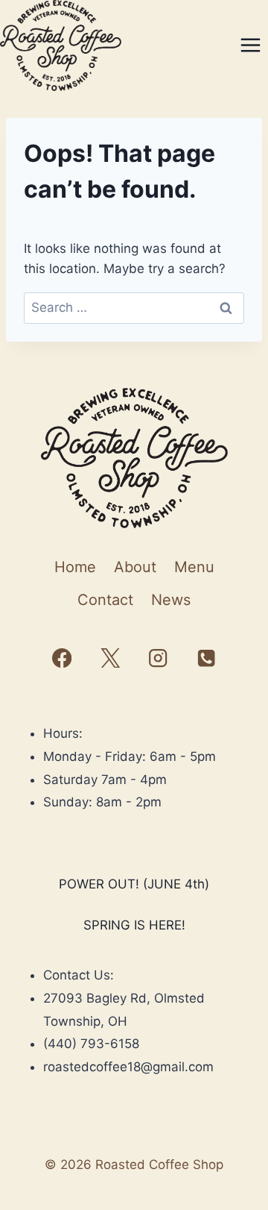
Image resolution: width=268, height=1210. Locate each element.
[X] (110, 658)
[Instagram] (158, 658)
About (135, 567)
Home (75, 567)
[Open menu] (250, 45)
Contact (105, 600)
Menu (194, 567)
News (171, 600)
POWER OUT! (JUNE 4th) (134, 884)
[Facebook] (62, 658)
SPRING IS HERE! (134, 925)
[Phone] (206, 658)
